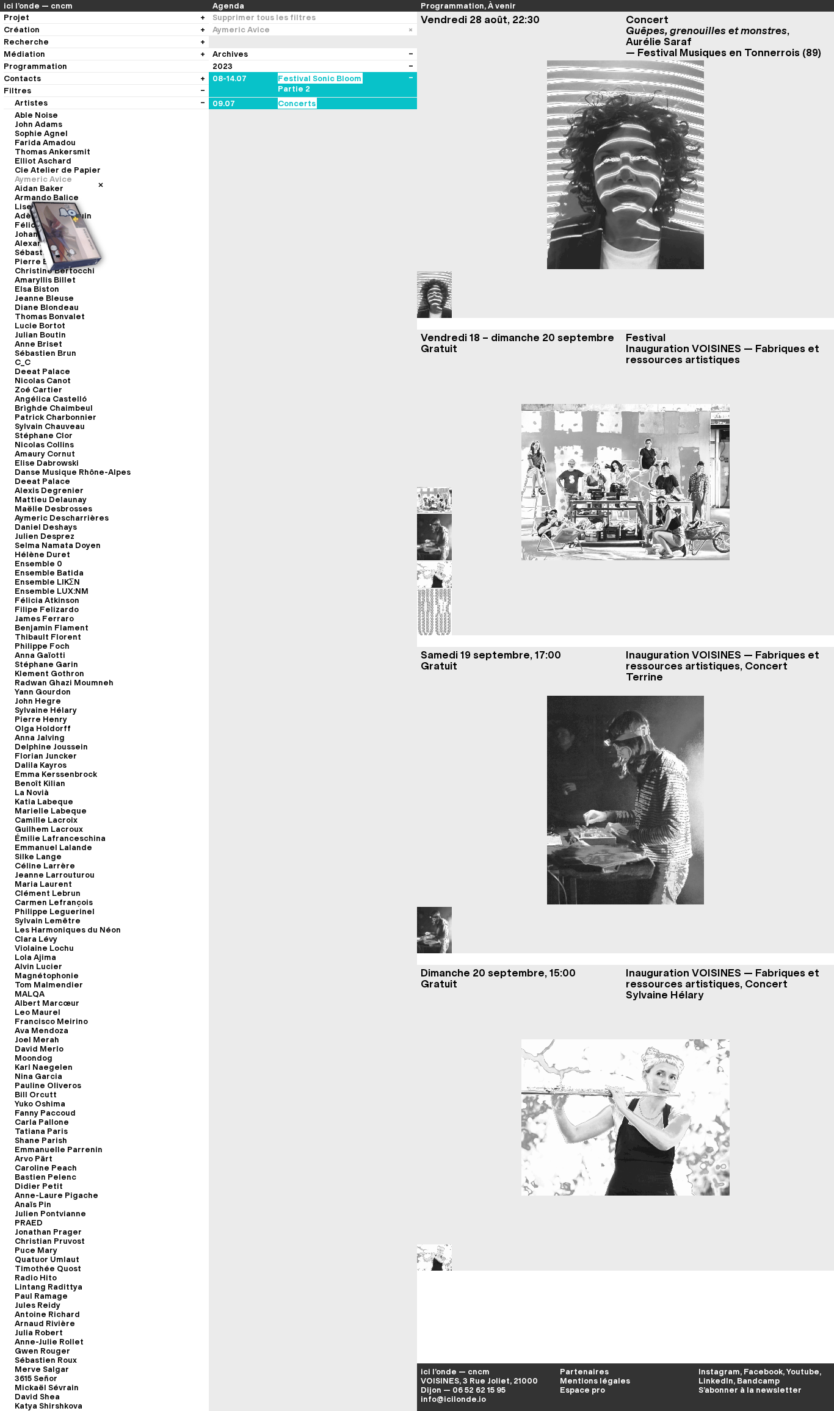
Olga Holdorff (43, 728)
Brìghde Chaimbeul (54, 408)
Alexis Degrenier (49, 490)
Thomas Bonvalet (50, 316)
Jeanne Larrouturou (55, 874)
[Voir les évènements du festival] (411, 78)
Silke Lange (38, 856)
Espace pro (582, 1390)
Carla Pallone (42, 1122)
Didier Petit (39, 1186)
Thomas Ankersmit (52, 151)
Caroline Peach (46, 1167)
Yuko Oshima (40, 1103)
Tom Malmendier (49, 984)
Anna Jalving (40, 737)
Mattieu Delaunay (51, 499)
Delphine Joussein (51, 746)
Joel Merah (37, 1039)
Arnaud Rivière (45, 1323)
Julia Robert (39, 1332)
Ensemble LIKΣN (47, 581)
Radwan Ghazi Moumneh (64, 682)
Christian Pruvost (50, 1241)
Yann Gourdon (43, 691)
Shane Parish (41, 1140)
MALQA (30, 993)
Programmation (452, 5)
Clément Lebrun (48, 893)
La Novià (32, 792)
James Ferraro (44, 618)
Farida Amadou (45, 142)
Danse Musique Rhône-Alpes (73, 472)
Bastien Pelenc (45, 1177)
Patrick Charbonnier (55, 417)
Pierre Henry (41, 719)
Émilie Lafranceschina (60, 838)
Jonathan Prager (48, 1231)
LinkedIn (715, 1380)
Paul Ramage (41, 1296)
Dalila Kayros (41, 765)
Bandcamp (758, 1380)
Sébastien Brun (45, 353)
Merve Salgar (42, 1369)
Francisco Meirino (51, 1021)
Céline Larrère (45, 865)
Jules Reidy (37, 1305)
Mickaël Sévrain (47, 1387)
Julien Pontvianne (50, 1213)
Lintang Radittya (48, 1286)
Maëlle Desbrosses (53, 508)
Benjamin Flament (52, 627)
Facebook (763, 1371)
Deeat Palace (42, 371)
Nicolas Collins (44, 444)
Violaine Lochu (44, 948)
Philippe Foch (42, 646)
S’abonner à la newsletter (750, 1390)
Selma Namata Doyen (58, 545)
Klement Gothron (49, 673)
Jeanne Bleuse (44, 298)
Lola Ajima (35, 957)
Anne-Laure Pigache (56, 1195)
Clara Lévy (36, 939)
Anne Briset (38, 343)
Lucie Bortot (40, 325)
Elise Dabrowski (47, 462)
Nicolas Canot (43, 380)
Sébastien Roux (46, 1360)
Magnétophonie (47, 975)
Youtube (802, 1371)
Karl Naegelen (44, 1067)
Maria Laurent (43, 884)
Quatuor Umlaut (47, 1259)
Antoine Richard (47, 1314)
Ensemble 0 (38, 563)
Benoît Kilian (40, 783)
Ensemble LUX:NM (52, 591)
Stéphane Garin (46, 664)
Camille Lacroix (46, 820)
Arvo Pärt (34, 1158)
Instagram (719, 1371)
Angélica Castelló (51, 398)
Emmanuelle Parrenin (59, 1149)
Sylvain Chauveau (50, 426)
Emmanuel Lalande (53, 847)
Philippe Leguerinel (55, 911)
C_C (23, 362)
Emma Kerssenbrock (56, 774)
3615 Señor (36, 1378)
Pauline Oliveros (48, 1085)
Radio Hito (36, 1277)
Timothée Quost (48, 1268)
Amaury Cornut (45, 453)
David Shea (37, 1396)
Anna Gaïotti (40, 655)
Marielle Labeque (51, 810)
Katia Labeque (44, 801)
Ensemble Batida (49, 572)
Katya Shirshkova (48, 1405)
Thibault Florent (48, 636)
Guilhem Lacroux (49, 829)
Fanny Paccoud (45, 1112)
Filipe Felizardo (47, 609)
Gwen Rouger (42, 1350)
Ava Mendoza (41, 1030)
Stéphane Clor (44, 435)
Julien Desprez (44, 536)
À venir (502, 5)
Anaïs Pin (33, 1204)
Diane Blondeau (47, 307)
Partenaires (584, 1371)
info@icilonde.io (453, 1399)
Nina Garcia (38, 1076)
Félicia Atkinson (47, 600)
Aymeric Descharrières (62, 517)
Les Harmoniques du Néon (68, 929)
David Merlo (39, 1048)
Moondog (34, 1058)
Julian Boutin (40, 334)
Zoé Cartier (38, 389)
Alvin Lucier (38, 966)
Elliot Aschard (43, 160)
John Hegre (38, 701)
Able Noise (36, 115)
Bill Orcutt (36, 1094)
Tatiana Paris (41, 1131)
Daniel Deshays (46, 527)
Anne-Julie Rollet (49, 1341)
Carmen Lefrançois (54, 902)
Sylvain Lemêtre (48, 920)
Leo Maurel (37, 1012)
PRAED (29, 1222)
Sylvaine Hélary (46, 710)
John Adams (38, 124)
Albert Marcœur (47, 1003)
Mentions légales (595, 1380)
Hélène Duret (42, 554)
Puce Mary (36, 1250)
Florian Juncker (46, 755)
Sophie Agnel (41, 133)
